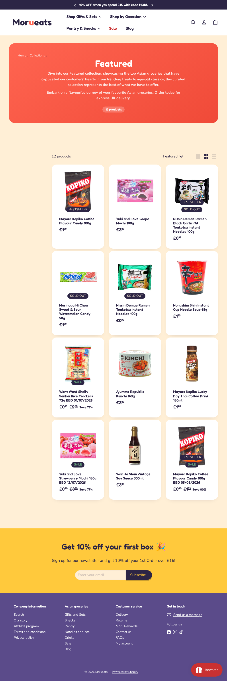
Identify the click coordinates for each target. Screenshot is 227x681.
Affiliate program (26, 626)
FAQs (120, 637)
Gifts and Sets (75, 614)
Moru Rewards (126, 626)
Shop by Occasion (126, 16)
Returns (121, 620)
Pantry (70, 626)
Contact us (123, 632)
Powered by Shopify (125, 672)
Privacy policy (24, 637)
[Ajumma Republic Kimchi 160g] (135, 375)
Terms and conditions (29, 632)
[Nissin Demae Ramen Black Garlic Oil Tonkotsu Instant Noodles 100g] (192, 207)
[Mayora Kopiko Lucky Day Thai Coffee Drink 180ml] (192, 377)
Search (19, 614)
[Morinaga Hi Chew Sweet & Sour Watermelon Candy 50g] (78, 293)
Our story (20, 620)
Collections (37, 56)
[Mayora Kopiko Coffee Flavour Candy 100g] (78, 202)
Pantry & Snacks (82, 28)
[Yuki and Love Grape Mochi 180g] (135, 202)
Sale (113, 28)
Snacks (70, 620)
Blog (130, 28)
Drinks (69, 637)
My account (124, 643)
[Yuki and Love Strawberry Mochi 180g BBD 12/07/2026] (78, 460)
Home (22, 56)
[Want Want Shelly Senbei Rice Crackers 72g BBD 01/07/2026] (78, 377)
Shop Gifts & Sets (82, 16)
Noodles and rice (77, 632)
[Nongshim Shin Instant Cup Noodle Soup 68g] (192, 289)
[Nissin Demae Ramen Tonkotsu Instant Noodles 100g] (135, 291)
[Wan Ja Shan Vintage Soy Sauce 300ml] (135, 457)
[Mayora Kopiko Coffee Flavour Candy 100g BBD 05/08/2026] (192, 460)
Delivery (122, 614)
